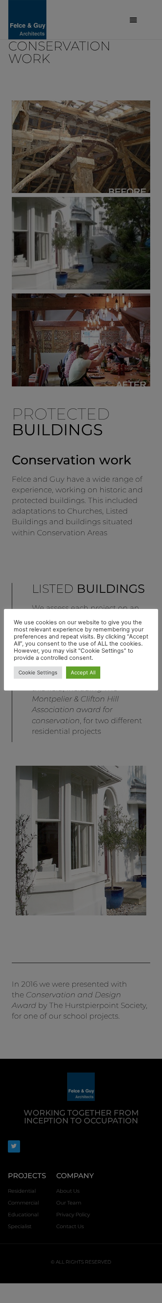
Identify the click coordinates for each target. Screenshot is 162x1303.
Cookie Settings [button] (37, 672)
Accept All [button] (83, 672)
